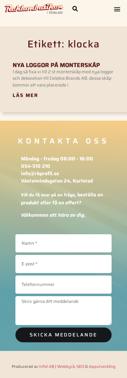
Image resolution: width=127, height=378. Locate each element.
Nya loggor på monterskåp (56, 65)
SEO (80, 366)
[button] (75, 9)
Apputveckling (102, 366)
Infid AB (46, 366)
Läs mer (25, 95)
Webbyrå (66, 366)
